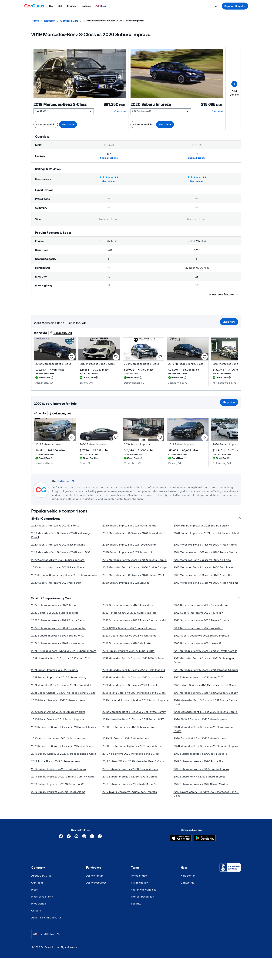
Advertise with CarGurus (46, 917)
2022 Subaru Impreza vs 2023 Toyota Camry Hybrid (134, 620)
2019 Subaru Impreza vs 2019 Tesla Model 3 (129, 784)
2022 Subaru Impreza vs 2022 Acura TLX (198, 612)
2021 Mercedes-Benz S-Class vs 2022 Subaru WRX (133, 677)
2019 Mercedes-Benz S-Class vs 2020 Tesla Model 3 (134, 533)
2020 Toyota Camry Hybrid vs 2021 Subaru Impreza (133, 745)
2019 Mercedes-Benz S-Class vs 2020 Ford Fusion (204, 567)
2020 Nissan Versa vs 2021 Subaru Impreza (57, 719)
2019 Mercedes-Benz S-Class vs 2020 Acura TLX (203, 574)
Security (136, 903)
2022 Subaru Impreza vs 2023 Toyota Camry (58, 620)
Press (34, 889)
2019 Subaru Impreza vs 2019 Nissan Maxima (201, 784)
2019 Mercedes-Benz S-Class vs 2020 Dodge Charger (135, 567)
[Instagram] (84, 837)
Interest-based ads (142, 896)
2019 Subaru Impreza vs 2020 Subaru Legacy (201, 768)
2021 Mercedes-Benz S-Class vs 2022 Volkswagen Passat (204, 660)
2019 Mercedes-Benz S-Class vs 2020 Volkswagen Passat (61, 535)
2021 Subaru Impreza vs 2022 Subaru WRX (128, 650)
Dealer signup (94, 875)
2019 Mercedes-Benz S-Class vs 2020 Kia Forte (202, 559)
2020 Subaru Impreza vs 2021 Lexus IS (126, 582)
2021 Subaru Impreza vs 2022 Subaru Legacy (58, 677)
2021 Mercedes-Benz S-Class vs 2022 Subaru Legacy (206, 692)
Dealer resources (96, 882)
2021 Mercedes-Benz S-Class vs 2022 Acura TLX (60, 658)
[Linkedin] (92, 837)
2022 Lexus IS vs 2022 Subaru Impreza (55, 612)
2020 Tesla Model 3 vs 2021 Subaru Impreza (200, 738)
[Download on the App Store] (181, 838)
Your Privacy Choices (143, 889)
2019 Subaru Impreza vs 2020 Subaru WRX (57, 784)
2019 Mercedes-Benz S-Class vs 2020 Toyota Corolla (134, 559)
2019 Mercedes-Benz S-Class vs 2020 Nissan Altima (205, 544)
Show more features (221, 294)
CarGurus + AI (65, 480)
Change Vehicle (45, 124)
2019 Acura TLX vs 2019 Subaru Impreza (56, 761)
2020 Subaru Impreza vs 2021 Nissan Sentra (129, 525)
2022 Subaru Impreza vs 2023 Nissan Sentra (58, 627)
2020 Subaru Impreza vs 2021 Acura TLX (127, 552)
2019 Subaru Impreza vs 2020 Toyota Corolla (130, 776)
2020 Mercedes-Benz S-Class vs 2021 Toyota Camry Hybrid (205, 702)
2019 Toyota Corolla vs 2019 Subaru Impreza (129, 791)
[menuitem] (51, 6)
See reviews (108, 181)
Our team (37, 882)
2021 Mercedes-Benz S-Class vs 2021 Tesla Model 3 (62, 685)
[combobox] (47, 934)
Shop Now (68, 124)
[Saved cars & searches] (216, 6)
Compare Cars (69, 20)
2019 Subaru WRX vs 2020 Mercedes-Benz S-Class (133, 761)
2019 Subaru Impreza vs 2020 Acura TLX (198, 761)
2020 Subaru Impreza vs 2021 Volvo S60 (56, 582)
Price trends (38, 903)
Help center (188, 875)
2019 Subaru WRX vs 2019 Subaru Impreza (200, 776)
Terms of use (139, 875)
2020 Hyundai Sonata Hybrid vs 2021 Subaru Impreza (135, 700)
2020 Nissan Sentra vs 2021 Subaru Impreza (58, 700)
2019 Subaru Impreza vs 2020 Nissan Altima (58, 791)
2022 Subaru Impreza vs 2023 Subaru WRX (57, 635)
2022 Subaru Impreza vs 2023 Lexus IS (197, 643)
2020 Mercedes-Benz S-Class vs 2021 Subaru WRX (133, 719)
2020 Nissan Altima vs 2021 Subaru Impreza (58, 711)
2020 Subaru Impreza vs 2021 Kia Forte (55, 525)
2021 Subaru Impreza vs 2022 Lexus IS (54, 669)
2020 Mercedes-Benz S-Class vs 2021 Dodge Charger (63, 726)
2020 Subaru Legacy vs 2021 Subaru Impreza (59, 738)
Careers (36, 910)
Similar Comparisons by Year (51, 598)
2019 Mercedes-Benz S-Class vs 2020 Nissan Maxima (206, 582)
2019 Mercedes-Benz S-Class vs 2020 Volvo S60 (60, 552)
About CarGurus (41, 875)
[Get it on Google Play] (205, 838)
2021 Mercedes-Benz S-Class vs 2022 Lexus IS (130, 685)
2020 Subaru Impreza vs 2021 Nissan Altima (58, 544)
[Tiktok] (100, 837)
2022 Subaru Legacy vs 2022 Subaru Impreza (201, 635)
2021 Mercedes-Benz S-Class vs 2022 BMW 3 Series (133, 658)
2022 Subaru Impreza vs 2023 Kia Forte (126, 643)
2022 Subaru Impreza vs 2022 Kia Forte (55, 604)
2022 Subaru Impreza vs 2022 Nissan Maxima (201, 604)
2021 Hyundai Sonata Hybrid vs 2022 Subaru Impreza (64, 650)
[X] (69, 837)
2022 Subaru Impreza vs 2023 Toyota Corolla (201, 620)
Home (35, 20)
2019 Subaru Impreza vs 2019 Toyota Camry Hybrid (62, 776)
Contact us (187, 882)
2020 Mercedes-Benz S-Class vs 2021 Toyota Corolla (206, 711)
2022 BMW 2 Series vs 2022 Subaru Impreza (129, 627)
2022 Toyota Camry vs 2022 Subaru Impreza (129, 612)
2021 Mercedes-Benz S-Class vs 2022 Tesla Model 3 (133, 669)
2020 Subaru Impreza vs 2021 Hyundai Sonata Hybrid (206, 533)
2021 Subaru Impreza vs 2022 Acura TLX (198, 677)
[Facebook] (61, 837)
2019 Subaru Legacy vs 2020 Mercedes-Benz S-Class (63, 753)
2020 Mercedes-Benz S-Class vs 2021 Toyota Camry (134, 711)
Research (49, 20)
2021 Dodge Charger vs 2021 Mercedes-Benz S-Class (63, 692)
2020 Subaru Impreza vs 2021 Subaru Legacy (201, 525)
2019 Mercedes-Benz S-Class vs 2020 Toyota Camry (205, 552)
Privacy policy (139, 882)
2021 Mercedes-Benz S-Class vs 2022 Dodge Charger (206, 669)
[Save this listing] (71, 356)
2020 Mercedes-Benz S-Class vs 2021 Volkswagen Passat (204, 728)
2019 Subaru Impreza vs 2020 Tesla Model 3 (201, 753)
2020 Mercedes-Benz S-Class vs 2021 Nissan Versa (62, 745)
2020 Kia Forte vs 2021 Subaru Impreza (126, 738)
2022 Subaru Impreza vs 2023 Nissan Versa (57, 643)
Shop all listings (109, 157)
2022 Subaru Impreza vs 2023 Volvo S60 (198, 627)
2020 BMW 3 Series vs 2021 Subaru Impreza (200, 719)
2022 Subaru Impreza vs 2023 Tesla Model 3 (129, 604)
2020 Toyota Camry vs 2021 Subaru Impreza (129, 726)
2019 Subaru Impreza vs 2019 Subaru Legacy (58, 768)
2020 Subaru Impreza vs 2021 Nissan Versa (57, 567)
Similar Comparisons (45, 518)
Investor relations (42, 896)
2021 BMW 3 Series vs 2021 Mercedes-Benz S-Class (205, 685)
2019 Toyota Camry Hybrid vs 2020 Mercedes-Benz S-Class (206, 793)
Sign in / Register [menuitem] (234, 5)
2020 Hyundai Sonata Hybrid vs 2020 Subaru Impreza (64, 574)
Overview (120, 111)
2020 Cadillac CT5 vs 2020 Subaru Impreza (58, 559)
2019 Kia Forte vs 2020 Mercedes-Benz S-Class (131, 753)
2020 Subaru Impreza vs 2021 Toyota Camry (129, 544)
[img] (52, 377)
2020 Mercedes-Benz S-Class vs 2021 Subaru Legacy (206, 745)
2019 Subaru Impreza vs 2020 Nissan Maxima (130, 768)
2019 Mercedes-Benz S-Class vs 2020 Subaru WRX (133, 574)
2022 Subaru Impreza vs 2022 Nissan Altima (129, 635)
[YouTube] (76, 837)
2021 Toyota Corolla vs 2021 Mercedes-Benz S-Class (134, 692)
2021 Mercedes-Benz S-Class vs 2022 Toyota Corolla (205, 650)
